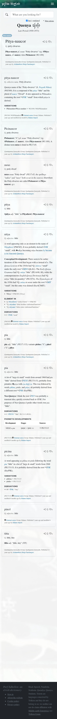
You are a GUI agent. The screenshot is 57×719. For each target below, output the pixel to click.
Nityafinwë (8, 246)
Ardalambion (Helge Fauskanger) (24, 64)
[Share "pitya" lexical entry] (45, 205)
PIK (24, 97)
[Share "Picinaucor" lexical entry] (45, 129)
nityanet (12, 307)
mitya (22, 272)
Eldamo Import (33, 118)
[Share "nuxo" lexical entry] (45, 165)
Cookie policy (13, 701)
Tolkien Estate (34, 714)
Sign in (10, 694)
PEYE (25, 380)
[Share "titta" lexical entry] (45, 534)
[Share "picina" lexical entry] (45, 451)
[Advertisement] (28, 587)
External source (28, 115)
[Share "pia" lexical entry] (45, 335)
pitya (35, 90)
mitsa (22, 282)
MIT (49, 282)
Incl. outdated (34, 20)
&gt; (27, 383)
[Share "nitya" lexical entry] (45, 234)
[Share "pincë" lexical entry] (45, 509)
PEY (33, 395)
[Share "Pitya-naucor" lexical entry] (44, 42)
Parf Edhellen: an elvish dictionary (11, 4)
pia (5, 464)
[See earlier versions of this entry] (46, 42)
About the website (15, 697)
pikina (12, 387)
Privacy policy (13, 704)
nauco (14, 93)
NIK (46, 246)
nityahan (12, 304)
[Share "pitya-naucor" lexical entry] (45, 78)
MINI (25, 269)
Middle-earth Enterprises (38, 710)
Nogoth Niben (45, 87)
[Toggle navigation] (52, 3)
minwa (38, 265)
